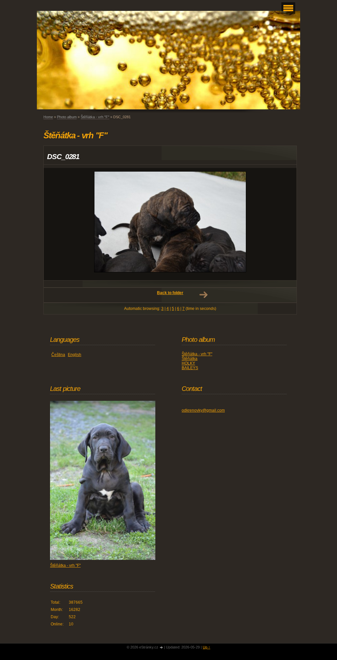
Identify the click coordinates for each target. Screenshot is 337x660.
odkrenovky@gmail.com (203, 410)
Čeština (58, 354)
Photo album (67, 117)
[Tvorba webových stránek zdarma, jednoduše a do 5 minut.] (161, 647)
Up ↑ (206, 647)
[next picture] (285, 224)
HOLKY (188, 363)
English (74, 354)
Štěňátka (189, 358)
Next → (203, 295)
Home (48, 117)
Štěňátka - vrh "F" (95, 117)
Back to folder (170, 292)
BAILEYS (190, 368)
